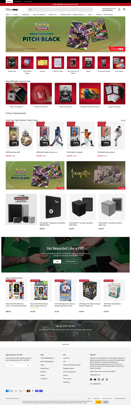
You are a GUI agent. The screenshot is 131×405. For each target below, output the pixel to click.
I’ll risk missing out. (83, 219)
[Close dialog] (98, 182)
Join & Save (83, 213)
